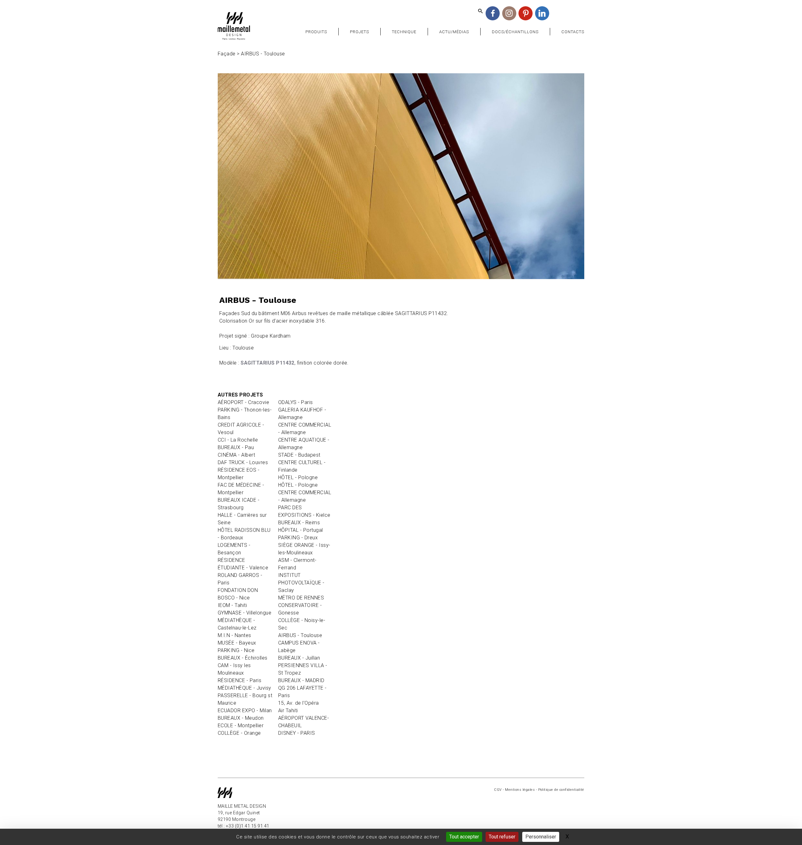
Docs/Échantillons (515, 31)
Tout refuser (502, 837)
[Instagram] (509, 13)
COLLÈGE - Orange (239, 733)
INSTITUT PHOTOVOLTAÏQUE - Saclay (301, 582)
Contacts (572, 31)
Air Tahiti (288, 710)
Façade (227, 54)
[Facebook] (493, 13)
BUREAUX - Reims (299, 523)
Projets (359, 31)
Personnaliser (540, 837)
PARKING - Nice (236, 650)
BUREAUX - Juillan (299, 658)
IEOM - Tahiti (232, 605)
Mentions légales (520, 790)
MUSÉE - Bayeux (237, 643)
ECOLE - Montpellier (240, 725)
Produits (316, 31)
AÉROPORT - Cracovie (243, 402)
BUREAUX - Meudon (241, 718)
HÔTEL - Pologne (298, 477)
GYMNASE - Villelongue (244, 613)
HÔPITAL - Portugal (300, 530)
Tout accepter (464, 837)
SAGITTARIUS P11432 (267, 363)
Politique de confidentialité (561, 790)
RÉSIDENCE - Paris (239, 680)
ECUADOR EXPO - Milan (245, 710)
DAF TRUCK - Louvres (243, 462)
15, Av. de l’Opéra (298, 703)
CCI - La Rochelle (238, 440)
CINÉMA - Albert (236, 455)
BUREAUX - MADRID (301, 680)
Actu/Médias (454, 31)
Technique (404, 31)
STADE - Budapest (299, 455)
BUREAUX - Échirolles (243, 658)
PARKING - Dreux (298, 538)
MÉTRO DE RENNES (301, 598)
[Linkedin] (542, 13)
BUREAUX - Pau (236, 447)
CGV (498, 790)
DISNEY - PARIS (296, 733)
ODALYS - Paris (295, 402)
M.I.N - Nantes (234, 635)
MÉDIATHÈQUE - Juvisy (244, 688)
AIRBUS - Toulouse (300, 635)
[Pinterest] (525, 13)
